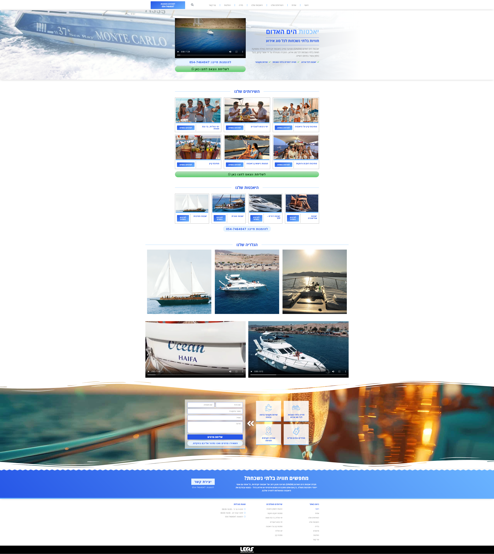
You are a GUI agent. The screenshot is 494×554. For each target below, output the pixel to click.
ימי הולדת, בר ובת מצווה (273, 517)
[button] (148, 282)
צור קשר (212, 5)
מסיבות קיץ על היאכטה (274, 526)
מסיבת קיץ (278, 535)
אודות (294, 5)
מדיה (241, 5)
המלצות (227, 5)
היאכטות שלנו (257, 5)
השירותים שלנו (277, 5)
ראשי (306, 5)
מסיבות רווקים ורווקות (275, 513)
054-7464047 (199, 487)
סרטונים (316, 531)
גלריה (317, 526)
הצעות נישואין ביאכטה (274, 509)
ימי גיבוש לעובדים (276, 522)
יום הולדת (278, 531)
